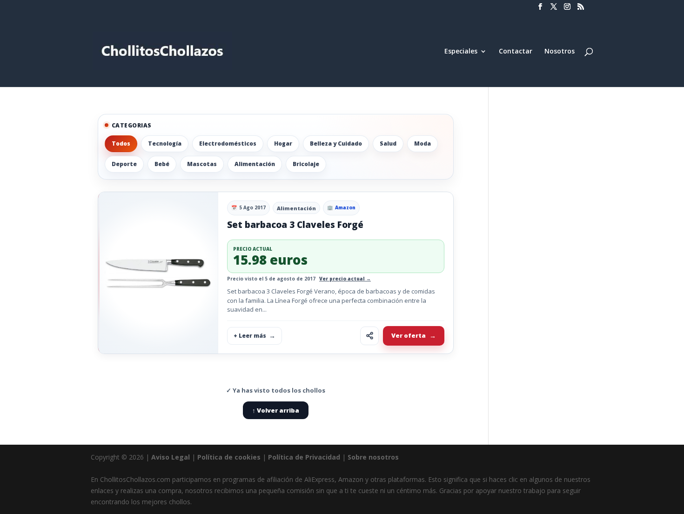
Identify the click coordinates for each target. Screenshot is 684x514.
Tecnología (164, 143)
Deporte (124, 164)
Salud (388, 143)
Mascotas (202, 164)
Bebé (161, 164)
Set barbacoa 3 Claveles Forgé (295, 225)
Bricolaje (306, 164)
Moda (422, 143)
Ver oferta (408, 335)
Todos (121, 143)
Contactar (515, 51)
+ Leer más (250, 336)
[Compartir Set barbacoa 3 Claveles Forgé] (369, 336)
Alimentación (255, 164)
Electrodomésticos (227, 143)
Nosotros (559, 51)
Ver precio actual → (345, 278)
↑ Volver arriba (275, 410)
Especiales (460, 51)
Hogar (283, 143)
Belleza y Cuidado (336, 143)
